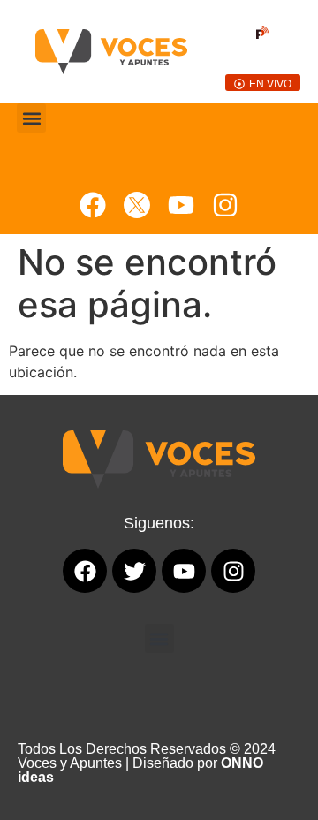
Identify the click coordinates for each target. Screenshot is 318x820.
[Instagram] (225, 205)
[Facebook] (92, 205)
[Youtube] (181, 205)
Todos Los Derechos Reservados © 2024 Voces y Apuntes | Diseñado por (147, 763)
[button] (31, 118)
